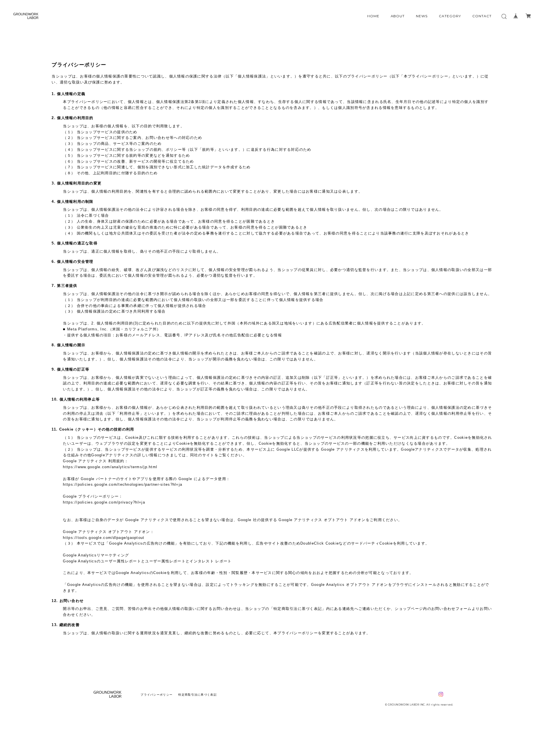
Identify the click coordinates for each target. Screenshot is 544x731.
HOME (373, 16)
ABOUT (398, 16)
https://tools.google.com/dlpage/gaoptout (103, 538)
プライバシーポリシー (157, 694)
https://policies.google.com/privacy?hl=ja (104, 502)
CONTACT (482, 16)
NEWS (422, 16)
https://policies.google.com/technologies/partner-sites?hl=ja (122, 484)
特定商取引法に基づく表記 (197, 694)
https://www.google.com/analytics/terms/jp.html (110, 467)
